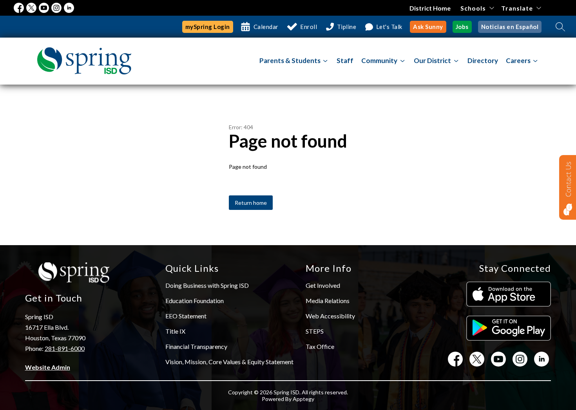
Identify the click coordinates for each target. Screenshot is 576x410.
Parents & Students (290, 60)
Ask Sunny (428, 26)
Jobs (462, 26)
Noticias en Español (510, 26)
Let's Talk (389, 26)
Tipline (347, 26)
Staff (345, 60)
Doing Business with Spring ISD (207, 285)
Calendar (266, 26)
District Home (430, 8)
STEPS (315, 331)
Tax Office (320, 346)
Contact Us (568, 179)
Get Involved (323, 285)
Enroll (308, 26)
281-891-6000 (65, 348)
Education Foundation (194, 300)
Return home (251, 202)
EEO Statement (185, 316)
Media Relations (328, 300)
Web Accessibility (330, 316)
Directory (482, 60)
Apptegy (303, 399)
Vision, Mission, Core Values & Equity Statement (229, 361)
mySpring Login (207, 26)
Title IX (175, 331)
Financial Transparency (196, 346)
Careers (518, 60)
